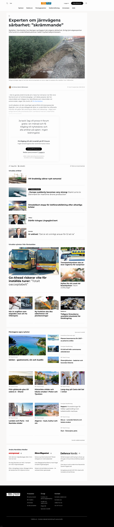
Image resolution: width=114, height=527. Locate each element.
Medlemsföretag (54, 8)
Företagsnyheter (40, 8)
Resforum (29, 8)
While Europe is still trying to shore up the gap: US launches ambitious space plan (72, 458)
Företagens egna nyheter (19, 332)
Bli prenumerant (31, 497)
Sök (11, 3)
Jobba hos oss (58, 502)
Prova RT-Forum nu (34, 149)
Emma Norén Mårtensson (21, 87)
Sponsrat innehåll (45, 509)
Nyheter (21, 8)
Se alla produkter (31, 505)
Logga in (41, 152)
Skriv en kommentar (78, 166)
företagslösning (39, 157)
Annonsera (65, 8)
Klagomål (43, 506)
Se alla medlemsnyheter (78, 440)
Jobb (73, 8)
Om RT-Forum (59, 505)
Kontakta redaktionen (60, 497)
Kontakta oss (58, 500)
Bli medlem (30, 500)
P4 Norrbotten (38, 101)
